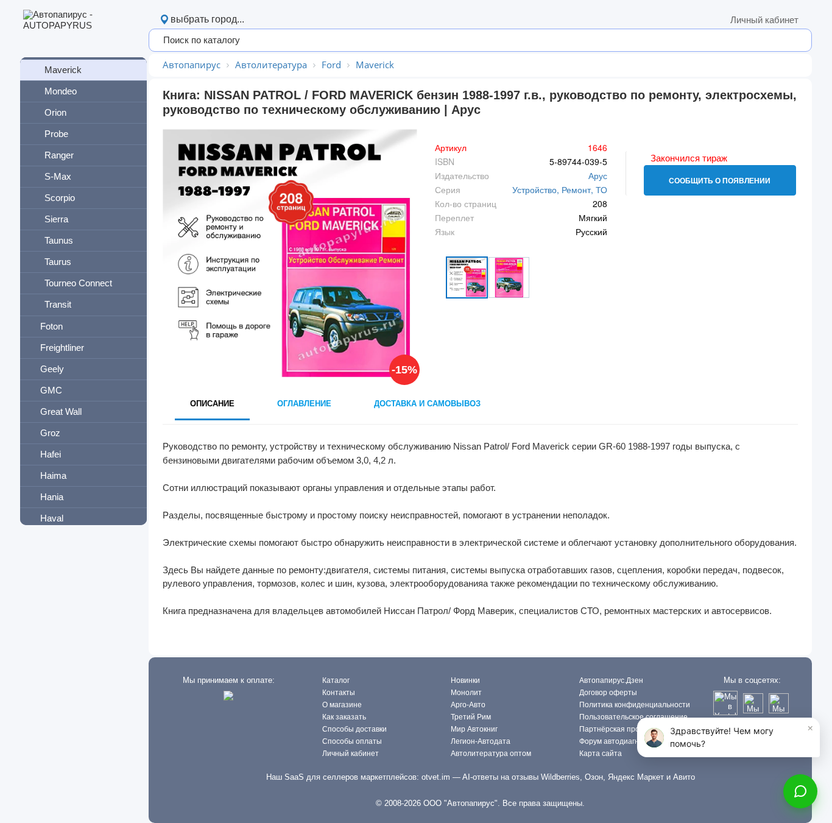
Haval (51, 518)
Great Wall (61, 411)
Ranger (59, 155)
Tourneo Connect (78, 283)
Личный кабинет (764, 20)
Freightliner (62, 347)
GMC (51, 390)
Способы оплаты (352, 741)
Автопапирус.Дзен (611, 680)
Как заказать (344, 717)
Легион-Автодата (480, 741)
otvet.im (435, 777)
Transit (57, 304)
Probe (56, 134)
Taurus (57, 261)
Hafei (50, 454)
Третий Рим (471, 717)
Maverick (63, 70)
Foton (51, 326)
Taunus (58, 240)
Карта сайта (600, 753)
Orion (55, 112)
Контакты (338, 692)
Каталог (336, 680)
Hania (51, 497)
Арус (597, 175)
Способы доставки (354, 729)
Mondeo (60, 91)
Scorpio (59, 198)
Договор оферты (608, 692)
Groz (50, 433)
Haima (53, 475)
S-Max (57, 176)
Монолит (466, 692)
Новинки (465, 680)
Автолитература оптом (491, 753)
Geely (52, 369)
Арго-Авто (468, 705)
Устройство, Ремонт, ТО (559, 189)
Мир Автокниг (474, 729)
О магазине (342, 705)
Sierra (56, 219)
